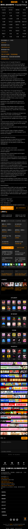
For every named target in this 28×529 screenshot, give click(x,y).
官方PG (10, 12)
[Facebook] (6, 264)
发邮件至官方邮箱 (20, 247)
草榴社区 (3, 33)
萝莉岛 (10, 30)
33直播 (3, 21)
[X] (14, 264)
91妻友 (24, 30)
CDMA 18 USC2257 (18, 528)
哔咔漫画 (24, 33)
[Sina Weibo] (22, 264)
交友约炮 (3, 9)
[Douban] (16, 264)
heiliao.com (17, 226)
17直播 (10, 15)
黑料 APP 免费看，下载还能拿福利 (9, 54)
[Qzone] (19, 264)
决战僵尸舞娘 (17, 21)
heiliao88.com (4, 51)
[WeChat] (11, 264)
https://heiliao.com (5, 47)
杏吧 (4, 36)
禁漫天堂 (17, 30)
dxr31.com (17, 231)
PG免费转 (11, 18)
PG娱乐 (17, 15)
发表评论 (24, 438)
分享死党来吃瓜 (22, 208)
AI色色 (10, 33)
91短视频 (10, 27)
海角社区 (3, 27)
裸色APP (24, 36)
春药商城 (17, 9)
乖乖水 (24, 9)
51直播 (17, 18)
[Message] (24, 264)
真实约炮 (10, 9)
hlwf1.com (3, 42)
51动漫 (17, 36)
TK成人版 (24, 27)
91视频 (10, 36)
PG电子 (3, 15)
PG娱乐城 (4, 12)
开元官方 (24, 15)
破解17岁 (24, 24)
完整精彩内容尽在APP (7, 208)
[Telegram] (8, 264)
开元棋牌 (17, 12)
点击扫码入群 (18, 243)
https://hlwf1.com (5, 478)
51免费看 (10, 24)
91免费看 (4, 24)
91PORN (17, 27)
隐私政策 (12, 528)
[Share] (3, 264)
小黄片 (17, 33)
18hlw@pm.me (5, 58)
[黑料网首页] (14, 2)
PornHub (3, 30)
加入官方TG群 (7, 247)
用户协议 (7, 528)
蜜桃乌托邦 (24, 21)
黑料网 (11, 524)
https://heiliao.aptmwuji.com (7, 485)
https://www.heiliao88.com (7, 482)
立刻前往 (17, 237)
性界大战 (10, 21)
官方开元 (24, 12)
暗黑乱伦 (17, 24)
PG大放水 (24, 18)
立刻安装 (4, 237)
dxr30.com (4, 231)
